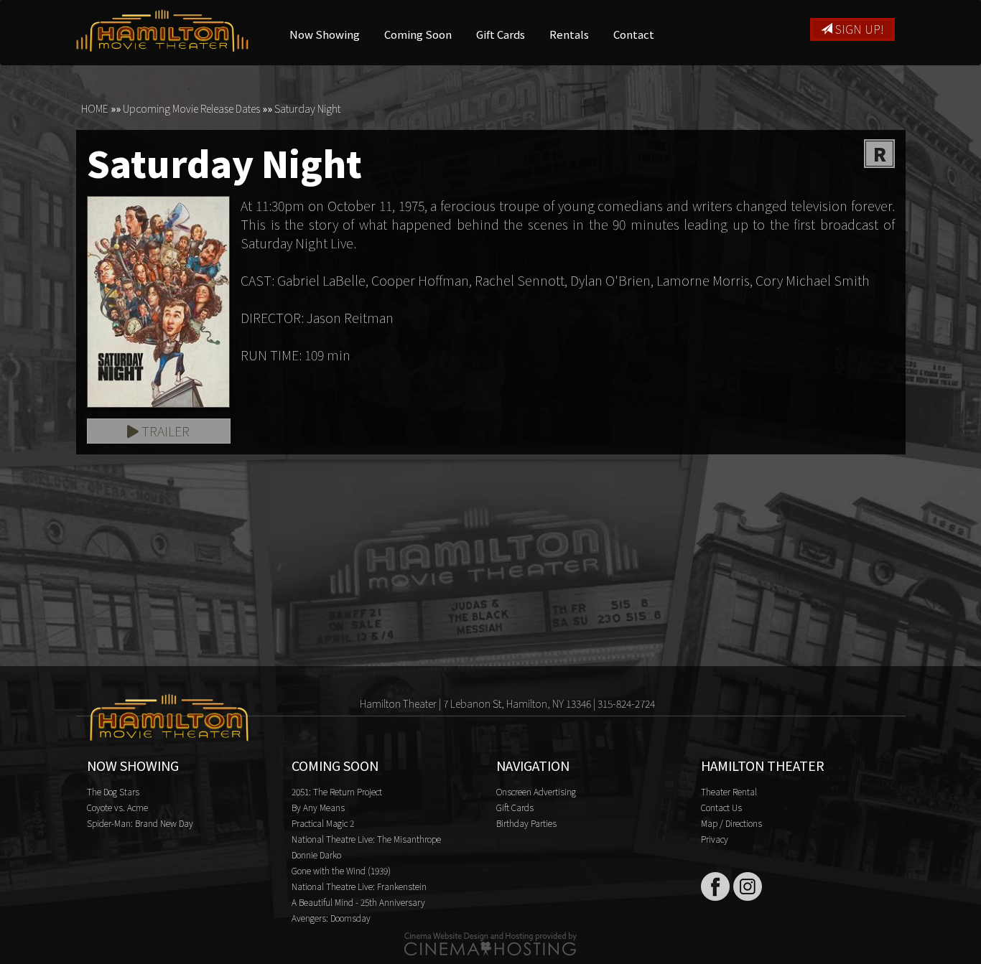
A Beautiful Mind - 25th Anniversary (358, 902)
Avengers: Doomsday (331, 918)
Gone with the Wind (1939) (341, 870)
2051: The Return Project (337, 791)
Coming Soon (418, 34)
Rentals (569, 34)
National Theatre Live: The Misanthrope (366, 839)
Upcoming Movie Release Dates (191, 108)
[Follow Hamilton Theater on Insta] (747, 886)
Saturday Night (307, 108)
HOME (94, 108)
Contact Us (721, 807)
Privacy (714, 839)
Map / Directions (731, 823)
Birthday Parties (526, 823)
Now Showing (324, 34)
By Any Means (318, 807)
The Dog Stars (113, 791)
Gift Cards (500, 34)
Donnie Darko (316, 854)
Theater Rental (729, 791)
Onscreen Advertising (536, 791)
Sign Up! (858, 28)
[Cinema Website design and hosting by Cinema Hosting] (490, 943)
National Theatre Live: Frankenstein (359, 886)
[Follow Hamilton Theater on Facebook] (715, 886)
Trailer (164, 430)
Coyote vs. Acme (117, 807)
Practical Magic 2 (323, 823)
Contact (633, 34)
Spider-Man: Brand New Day (140, 823)
